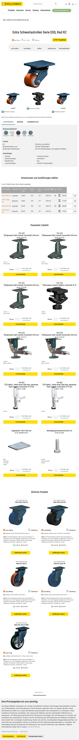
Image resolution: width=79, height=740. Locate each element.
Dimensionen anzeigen (9, 111)
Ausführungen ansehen (20, 552)
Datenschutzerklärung (10, 731)
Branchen (20, 10)
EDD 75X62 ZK (6, 196)
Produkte (11, 10)
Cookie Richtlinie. (33, 727)
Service (28, 10)
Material (20, 122)
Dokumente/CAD (32, 122)
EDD (28, 20)
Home (4, 20)
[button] (61, 10)
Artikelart (15, 189)
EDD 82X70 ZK (6, 206)
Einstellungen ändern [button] (36, 736)
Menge (12, 269)
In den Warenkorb (20, 274)
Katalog (36, 10)
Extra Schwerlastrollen (19, 20)
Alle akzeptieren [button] (8, 736)
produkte (9, 20)
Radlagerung (47, 189)
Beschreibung (8, 122)
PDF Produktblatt (59, 40)
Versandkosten (26, 270)
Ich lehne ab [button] (21, 736)
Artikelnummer (6, 189)
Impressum (24, 731)
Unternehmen (45, 10)
